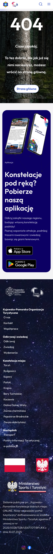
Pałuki (7, 382)
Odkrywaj (9, 341)
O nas (7, 317)
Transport (9, 434)
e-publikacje (11, 446)
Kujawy (8, 376)
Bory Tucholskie (13, 393)
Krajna (7, 388)
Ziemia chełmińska (15, 410)
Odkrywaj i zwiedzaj (15, 336)
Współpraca (11, 328)
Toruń (7, 365)
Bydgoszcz (10, 371)
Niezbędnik (10, 430)
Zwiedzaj (9, 347)
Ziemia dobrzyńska (14, 422)
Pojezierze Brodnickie (16, 416)
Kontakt (8, 323)
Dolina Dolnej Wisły (15, 405)
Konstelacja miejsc (14, 360)
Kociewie (9, 399)
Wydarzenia (11, 352)
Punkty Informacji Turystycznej (21, 440)
